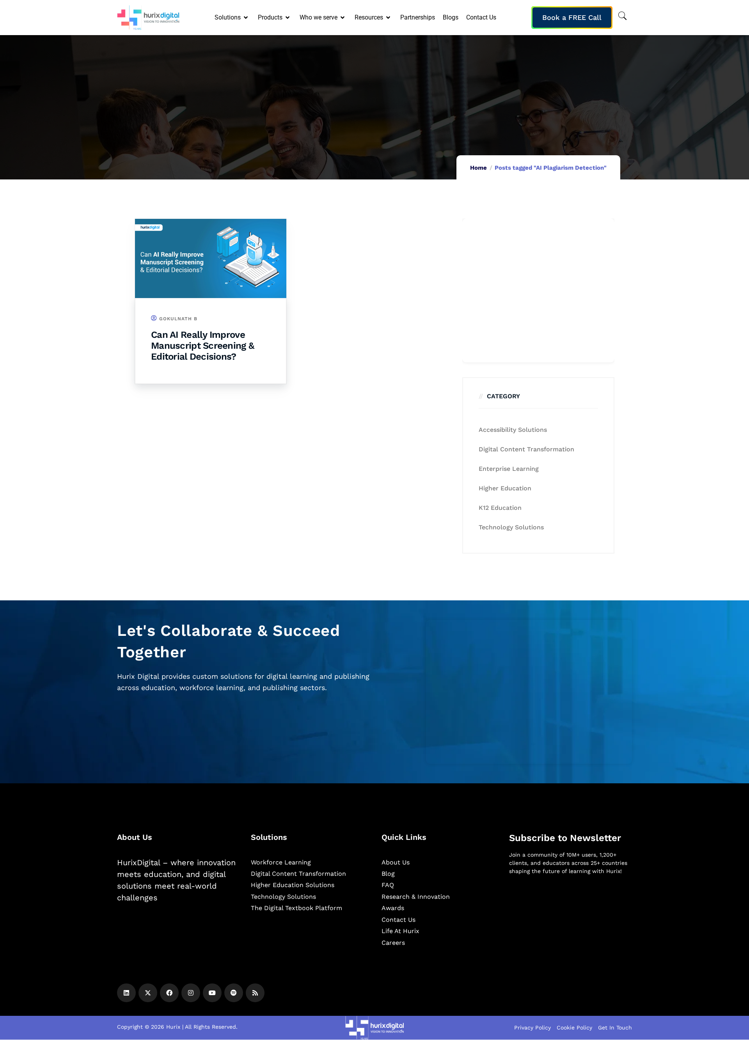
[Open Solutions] (246, 17)
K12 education (500, 507)
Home (478, 167)
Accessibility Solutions (513, 429)
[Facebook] (169, 992)
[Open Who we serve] (343, 17)
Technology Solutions (511, 527)
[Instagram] (190, 992)
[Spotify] (233, 992)
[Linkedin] (126, 992)
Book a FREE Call (572, 17)
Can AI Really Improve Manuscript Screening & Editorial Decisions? (202, 345)
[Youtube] (212, 992)
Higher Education (505, 488)
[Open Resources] (388, 17)
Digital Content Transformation (526, 449)
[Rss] (255, 992)
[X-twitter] (147, 992)
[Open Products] (288, 17)
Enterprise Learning (509, 468)
